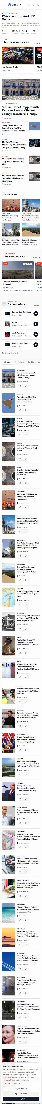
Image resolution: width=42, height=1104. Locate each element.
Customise (23, 1094)
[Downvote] (26, 385)
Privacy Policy (7, 1083)
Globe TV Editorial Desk (24, 381)
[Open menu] (3, 4)
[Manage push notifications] (38, 4)
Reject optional (21, 1089)
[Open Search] (28, 4)
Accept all (21, 1099)
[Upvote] (20, 385)
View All (36, 43)
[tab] (7, 362)
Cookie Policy (17, 1083)
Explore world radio (9, 353)
